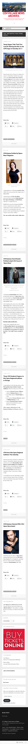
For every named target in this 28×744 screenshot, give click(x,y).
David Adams (19, 394)
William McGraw (11, 399)
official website (7, 608)
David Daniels (13, 294)
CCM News (5, 139)
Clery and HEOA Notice (11, 727)
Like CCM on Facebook (9, 670)
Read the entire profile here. (10, 321)
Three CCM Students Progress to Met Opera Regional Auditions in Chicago (13, 378)
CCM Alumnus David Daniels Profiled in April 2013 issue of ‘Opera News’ (12, 261)
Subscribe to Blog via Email (10, 688)
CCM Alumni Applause (8, 244)
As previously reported (18, 298)
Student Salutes (11, 139)
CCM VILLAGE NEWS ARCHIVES (13, 14)
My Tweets (6, 682)
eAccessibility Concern (14, 729)
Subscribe (7, 700)
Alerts (3, 727)
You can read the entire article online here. (13, 215)
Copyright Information (12, 730)
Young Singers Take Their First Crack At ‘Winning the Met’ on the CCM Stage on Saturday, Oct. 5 (13, 46)
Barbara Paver (14, 393)
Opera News (18, 296)
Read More (14, 143)
